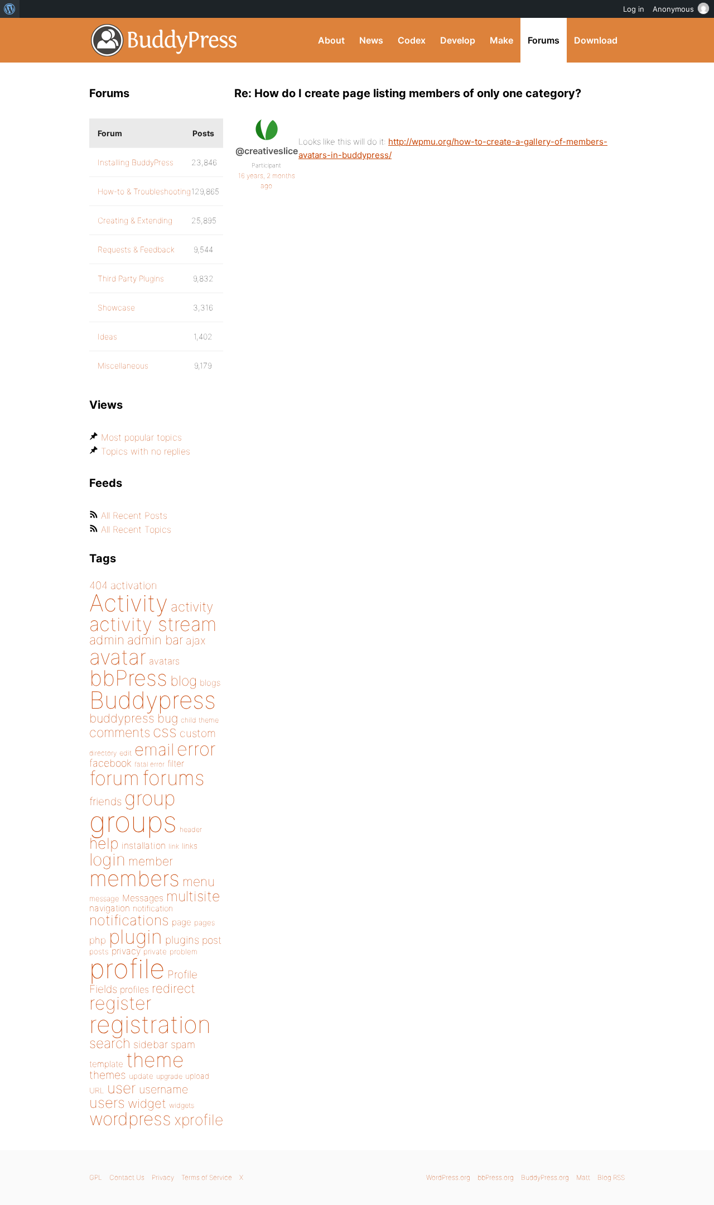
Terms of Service (206, 1177)
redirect (173, 988)
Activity (128, 603)
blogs (210, 682)
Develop (457, 40)
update (141, 1076)
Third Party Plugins (131, 278)
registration (150, 1024)
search (110, 1043)
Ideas (107, 336)
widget (147, 1103)
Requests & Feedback (136, 249)
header (191, 829)
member (150, 861)
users (107, 1102)
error (196, 749)
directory (103, 753)
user (121, 1088)
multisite (193, 896)
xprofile (198, 1120)
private (155, 951)
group (149, 798)
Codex (412, 40)
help (104, 843)
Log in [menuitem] (633, 8)
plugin (135, 936)
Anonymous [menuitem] (673, 8)
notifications (129, 920)
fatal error (149, 764)
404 (98, 585)
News (371, 40)
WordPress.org (448, 1177)
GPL (95, 1177)
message (104, 898)
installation (144, 845)
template (106, 1064)
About (331, 40)
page (181, 922)
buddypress (122, 718)
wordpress (130, 1119)
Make (501, 40)
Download (595, 40)
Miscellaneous (123, 365)
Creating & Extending (135, 220)
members (134, 878)
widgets (181, 1105)
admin (106, 640)
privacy (126, 951)
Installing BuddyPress (135, 162)
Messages (142, 897)
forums (173, 778)
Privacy (163, 1177)
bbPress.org (495, 1177)
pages (204, 922)
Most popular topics (141, 437)
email (154, 749)
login (107, 859)
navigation (109, 908)
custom (198, 733)
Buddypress (152, 700)
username (163, 1089)
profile (127, 969)
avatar (117, 657)
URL (96, 1090)
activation (133, 585)
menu (198, 882)
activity (192, 607)
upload (197, 1076)
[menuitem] (10, 9)
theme (155, 1060)
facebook (110, 763)
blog (183, 680)
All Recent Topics (136, 529)
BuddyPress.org (164, 40)
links (189, 845)
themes (107, 1075)
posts (99, 951)
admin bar (155, 639)
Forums (543, 40)
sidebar (150, 1044)
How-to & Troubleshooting (144, 191)
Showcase (116, 307)
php (97, 940)
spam (183, 1044)
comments (119, 732)
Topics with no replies (145, 451)
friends (105, 801)
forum (114, 778)
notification (153, 908)
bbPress (128, 678)
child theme (200, 720)
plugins (182, 939)
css (165, 731)
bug (167, 718)
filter (175, 763)
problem (183, 951)
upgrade (169, 1076)
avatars (164, 661)
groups (133, 822)
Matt (583, 1177)
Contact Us (126, 1177)
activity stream (153, 624)
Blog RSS (611, 1177)
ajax (196, 640)
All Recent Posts (134, 515)
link (173, 846)
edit (125, 753)
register (120, 1003)
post (211, 940)
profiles (134, 989)
